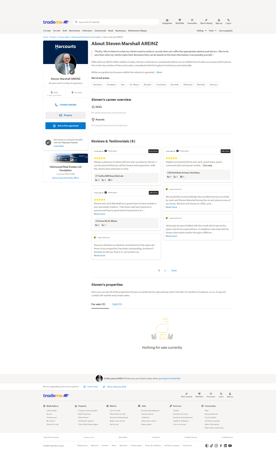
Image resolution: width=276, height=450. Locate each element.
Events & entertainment (183, 417)
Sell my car (114, 424)
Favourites (211, 396)
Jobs (143, 406)
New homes (74, 30)
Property (53, 37)
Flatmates (87, 30)
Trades (176, 410)
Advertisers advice (148, 421)
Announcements (211, 414)
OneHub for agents (86, 421)
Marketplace (53, 406)
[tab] (100, 305)
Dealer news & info (117, 421)
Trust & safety (210, 417)
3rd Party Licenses (212, 421)
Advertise (123, 445)
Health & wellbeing (180, 421)
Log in (228, 23)
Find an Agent (64, 37)
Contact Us (187, 445)
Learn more (92, 386)
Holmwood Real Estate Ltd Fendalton (87, 37)
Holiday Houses (191, 437)
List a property (226, 30)
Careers (105, 445)
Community (210, 406)
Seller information (212, 424)
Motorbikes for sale (117, 414)
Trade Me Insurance (51, 437)
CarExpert (156, 437)
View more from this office (65, 177)
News (114, 445)
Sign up (219, 23)
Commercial (100, 30)
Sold (65, 30)
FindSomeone (227, 437)
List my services (179, 424)
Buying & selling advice (119, 417)
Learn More (59, 146)
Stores (49, 414)
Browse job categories (150, 410)
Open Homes (83, 417)
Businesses (120, 30)
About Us (94, 445)
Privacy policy (136, 445)
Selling (200, 30)
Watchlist (199, 396)
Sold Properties (84, 414)
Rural (110, 30)
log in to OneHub (171, 378)
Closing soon (52, 417)
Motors (113, 406)
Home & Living (52, 424)
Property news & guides (87, 410)
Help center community (214, 428)
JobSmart (145, 417)
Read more (99, 213)
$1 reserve (51, 421)
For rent (56, 30)
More (159, 72)
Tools (211, 30)
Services (177, 406)
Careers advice (147, 414)
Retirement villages (137, 30)
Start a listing (186, 396)
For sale (47, 30)
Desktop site (82, 445)
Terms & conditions (153, 445)
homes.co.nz (89, 437)
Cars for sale (115, 410)
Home (45, 37)
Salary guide (146, 424)
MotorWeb (123, 437)
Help (206, 410)
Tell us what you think (116, 386)
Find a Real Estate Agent (88, 424)
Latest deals (52, 410)
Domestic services (180, 414)
